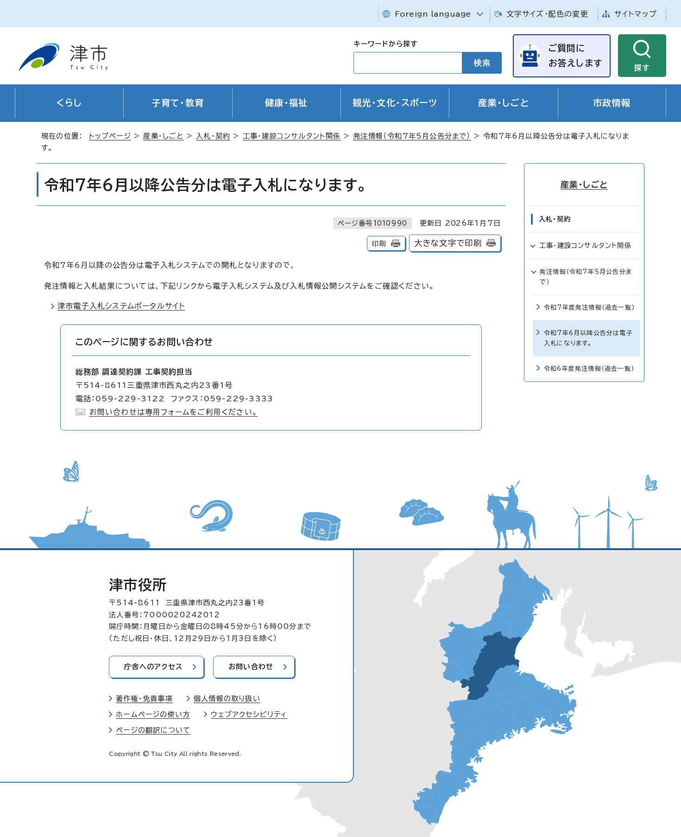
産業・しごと (504, 102)
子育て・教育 (177, 102)
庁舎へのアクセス (153, 666)
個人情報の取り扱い (227, 698)
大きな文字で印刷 (448, 243)
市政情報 (612, 102)
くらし (69, 102)
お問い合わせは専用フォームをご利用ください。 (173, 412)
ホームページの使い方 (153, 714)
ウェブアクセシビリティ (249, 714)
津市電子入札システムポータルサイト (121, 306)
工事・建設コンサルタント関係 (292, 136)
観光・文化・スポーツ (395, 102)
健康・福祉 (286, 102)
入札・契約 (213, 136)
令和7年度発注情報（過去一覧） (589, 307)
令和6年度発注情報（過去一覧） (589, 369)
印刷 (379, 243)
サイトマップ (635, 14)
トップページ (110, 136)
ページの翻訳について (153, 730)
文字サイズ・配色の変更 (547, 14)
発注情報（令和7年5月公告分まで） (412, 136)
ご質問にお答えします (575, 55)
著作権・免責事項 (144, 698)
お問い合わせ (250, 666)
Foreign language (433, 14)
